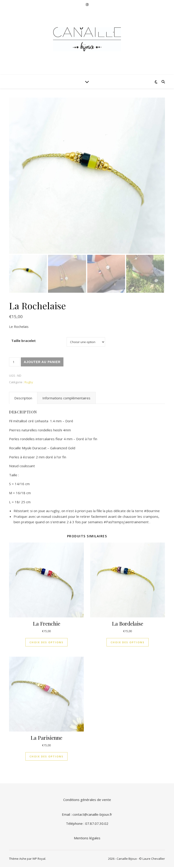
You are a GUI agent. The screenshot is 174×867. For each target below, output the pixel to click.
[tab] (23, 398)
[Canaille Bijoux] (87, 39)
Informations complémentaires (66, 398)
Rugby (28, 382)
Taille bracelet (23, 340)
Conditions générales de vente (87, 799)
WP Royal (38, 859)
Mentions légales (87, 838)
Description (23, 398)
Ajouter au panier (42, 362)
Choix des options (46, 642)
